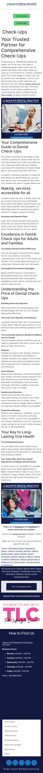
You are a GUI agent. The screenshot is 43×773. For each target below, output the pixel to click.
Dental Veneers (10, 749)
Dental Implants (10, 722)
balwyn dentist (20, 554)
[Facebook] (9, 763)
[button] (21, 9)
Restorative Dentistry (12, 740)
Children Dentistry (10, 735)
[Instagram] (21, 763)
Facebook (32, 527)
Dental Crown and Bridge (13, 745)
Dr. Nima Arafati (18, 562)
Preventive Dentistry (11, 731)
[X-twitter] (15, 763)
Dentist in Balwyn (25, 556)
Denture (7, 754)
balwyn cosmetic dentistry (19, 551)
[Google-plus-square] (28, 763)
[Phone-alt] (34, 763)
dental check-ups (32, 84)
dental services (19, 534)
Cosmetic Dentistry (11, 726)
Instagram (19, 527)
